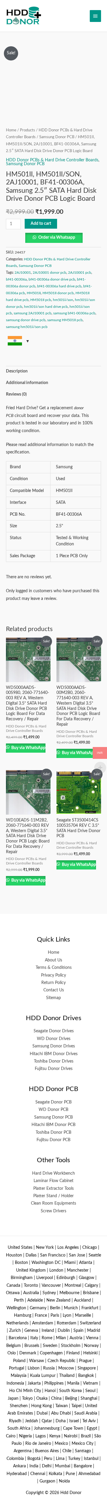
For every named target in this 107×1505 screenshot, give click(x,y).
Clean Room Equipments (53, 1203)
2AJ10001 (23, 272)
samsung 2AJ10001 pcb (32, 313)
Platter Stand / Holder (53, 1196)
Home (11, 130)
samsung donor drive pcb (25, 320)
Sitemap (53, 998)
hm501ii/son (63, 300)
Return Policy (53, 983)
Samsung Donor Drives (53, 1046)
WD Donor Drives (53, 1039)
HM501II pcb (40, 300)
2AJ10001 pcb (79, 272)
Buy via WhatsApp (27, 748)
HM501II (34, 293)
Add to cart (41, 224)
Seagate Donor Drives (54, 1031)
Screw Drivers (53, 1211)
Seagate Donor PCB (53, 1102)
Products (27, 130)
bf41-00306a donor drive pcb (52, 279)
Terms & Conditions (54, 968)
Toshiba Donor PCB (53, 1132)
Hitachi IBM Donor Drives (54, 1054)
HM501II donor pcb (58, 293)
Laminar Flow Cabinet (53, 1181)
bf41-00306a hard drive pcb (59, 286)
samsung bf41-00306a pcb (74, 313)
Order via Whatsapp (56, 237)
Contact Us (53, 990)
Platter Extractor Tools (53, 1189)
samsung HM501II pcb (65, 320)
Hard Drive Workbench (53, 1173)
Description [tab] (17, 371)
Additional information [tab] (27, 383)
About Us (53, 960)
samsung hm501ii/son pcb (27, 327)
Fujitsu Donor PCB (53, 1140)
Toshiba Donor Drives (53, 1061)
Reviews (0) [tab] (16, 394)
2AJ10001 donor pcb (49, 272)
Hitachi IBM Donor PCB (53, 1125)
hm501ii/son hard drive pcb (46, 306)
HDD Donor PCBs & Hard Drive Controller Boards (52, 160)
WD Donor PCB (53, 1110)
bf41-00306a (16, 279)
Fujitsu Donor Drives (54, 1069)
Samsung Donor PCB (56, 137)
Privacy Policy (53, 975)
